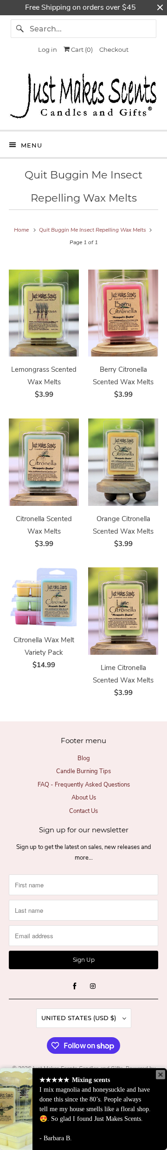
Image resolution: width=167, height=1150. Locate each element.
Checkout (113, 49)
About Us (83, 797)
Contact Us (83, 811)
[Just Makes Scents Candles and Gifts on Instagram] (93, 986)
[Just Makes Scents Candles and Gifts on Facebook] (75, 986)
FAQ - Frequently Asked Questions (84, 785)
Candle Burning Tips (83, 771)
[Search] (20, 28)
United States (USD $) (79, 1017)
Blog (83, 758)
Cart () (81, 49)
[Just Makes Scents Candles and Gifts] (83, 97)
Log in (47, 49)
